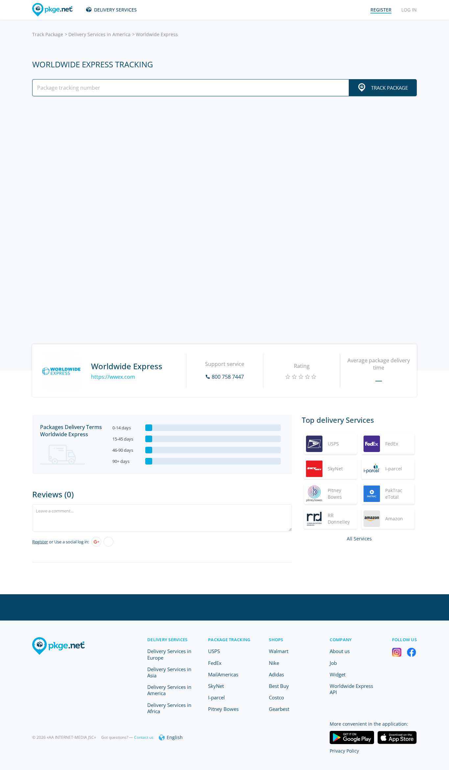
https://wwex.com (113, 377)
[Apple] (108, 542)
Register (40, 542)
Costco (276, 697)
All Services (359, 538)
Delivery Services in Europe (169, 654)
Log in (409, 10)
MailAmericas (223, 674)
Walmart (278, 651)
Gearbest (279, 709)
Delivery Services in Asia (169, 672)
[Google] (96, 542)
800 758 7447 (228, 377)
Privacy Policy (344, 751)
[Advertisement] (224, 159)
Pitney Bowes (223, 709)
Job (333, 663)
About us (340, 651)
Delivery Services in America (99, 34)
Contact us (144, 737)
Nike (274, 663)
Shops (276, 640)
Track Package (47, 34)
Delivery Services (115, 10)
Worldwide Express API (351, 689)
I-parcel (216, 697)
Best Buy (279, 686)
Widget (337, 674)
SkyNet (216, 686)
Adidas (276, 674)
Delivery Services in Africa (169, 708)
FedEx (215, 663)
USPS (214, 651)
